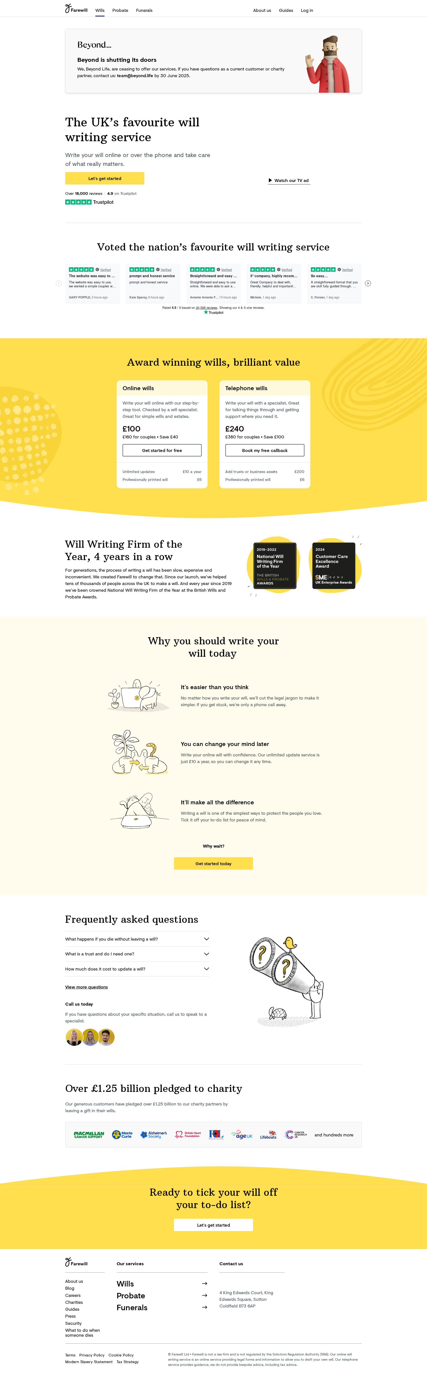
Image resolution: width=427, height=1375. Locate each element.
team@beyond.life (135, 75)
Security (73, 1323)
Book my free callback (265, 450)
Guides (286, 10)
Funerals (144, 10)
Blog (69, 1287)
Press (70, 1315)
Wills (100, 10)
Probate (120, 10)
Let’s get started (104, 178)
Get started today (213, 863)
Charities (74, 1302)
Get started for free (162, 450)
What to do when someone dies (82, 1333)
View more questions (86, 987)
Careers (73, 1295)
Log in (307, 10)
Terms (70, 1355)
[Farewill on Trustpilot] (89, 201)
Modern (89, 1361)
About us (262, 10)
